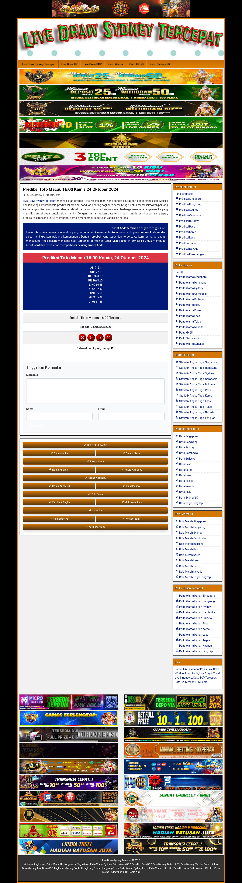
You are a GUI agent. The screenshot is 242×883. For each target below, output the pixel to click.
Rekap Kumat (97, 461)
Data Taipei (186, 480)
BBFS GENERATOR (97, 445)
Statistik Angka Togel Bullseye (197, 384)
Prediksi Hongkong (190, 204)
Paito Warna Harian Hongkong (197, 601)
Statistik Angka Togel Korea (195, 395)
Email (101, 408)
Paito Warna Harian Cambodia (197, 612)
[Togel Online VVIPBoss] (121, 76)
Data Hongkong (188, 441)
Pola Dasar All (133, 486)
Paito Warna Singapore (193, 276)
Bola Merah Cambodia (192, 538)
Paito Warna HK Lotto (160, 868)
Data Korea (185, 469)
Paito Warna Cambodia (193, 293)
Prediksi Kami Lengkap (192, 254)
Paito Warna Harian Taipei (194, 640)
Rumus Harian (133, 453)
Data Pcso (185, 464)
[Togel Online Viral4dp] (121, 173)
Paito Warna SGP (121, 864)
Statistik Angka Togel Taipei (195, 406)
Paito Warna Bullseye (191, 299)
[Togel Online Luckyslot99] (173, 718)
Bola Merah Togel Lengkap (195, 577)
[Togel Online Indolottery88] (173, 782)
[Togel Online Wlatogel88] (68, 798)
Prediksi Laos (187, 237)
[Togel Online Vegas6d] (68, 750)
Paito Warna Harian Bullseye (196, 618)
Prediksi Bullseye (189, 220)
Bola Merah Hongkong (192, 527)
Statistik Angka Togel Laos (195, 401)
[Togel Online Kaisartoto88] (68, 830)
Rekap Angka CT (61, 469)
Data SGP (146, 864)
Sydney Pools (72, 868)
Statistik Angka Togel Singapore (198, 362)
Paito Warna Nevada (191, 327)
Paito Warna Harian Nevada (195, 645)
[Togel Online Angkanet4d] (173, 798)
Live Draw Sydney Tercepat (38, 64)
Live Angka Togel (209, 673)
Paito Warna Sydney (191, 288)
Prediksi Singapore (190, 198)
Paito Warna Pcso (189, 304)
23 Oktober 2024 (35, 195)
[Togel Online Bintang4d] (68, 782)
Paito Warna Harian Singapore (197, 595)
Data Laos (185, 475)
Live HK (179, 272)
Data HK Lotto (181, 868)
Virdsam (28, 864)
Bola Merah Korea (189, 554)
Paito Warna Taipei (190, 321)
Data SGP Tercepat (204, 677)
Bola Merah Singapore (192, 521)
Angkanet (59, 868)
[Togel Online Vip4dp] (173, 734)
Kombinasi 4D (61, 518)
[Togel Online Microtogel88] (68, 702)
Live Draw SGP (93, 64)
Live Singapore (183, 677)
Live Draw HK (69, 64)
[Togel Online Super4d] (121, 108)
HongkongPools (110, 868)
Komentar (55, 195)
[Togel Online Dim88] (121, 92)
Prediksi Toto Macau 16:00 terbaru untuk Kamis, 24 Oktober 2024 (68, 228)
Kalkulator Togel (97, 526)
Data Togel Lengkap (191, 503)
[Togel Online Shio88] (173, 830)
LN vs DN (97, 510)
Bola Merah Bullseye (191, 543)
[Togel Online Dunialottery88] (173, 750)
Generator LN (60, 453)
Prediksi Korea (187, 232)
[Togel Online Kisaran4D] (121, 124)
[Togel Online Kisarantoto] (121, 141)
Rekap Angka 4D (61, 486)
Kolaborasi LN (133, 518)
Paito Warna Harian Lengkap (196, 651)
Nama (29, 408)
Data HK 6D (185, 491)
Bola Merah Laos (189, 560)
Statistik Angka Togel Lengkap (197, 417)
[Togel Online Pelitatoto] (121, 157)
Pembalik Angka (61, 502)
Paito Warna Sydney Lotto (134, 868)
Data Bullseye (187, 458)
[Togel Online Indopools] (173, 814)
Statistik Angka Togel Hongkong (198, 367)
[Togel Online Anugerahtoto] (173, 766)
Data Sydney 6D (188, 497)
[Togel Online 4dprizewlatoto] (68, 814)
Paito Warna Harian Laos (193, 634)
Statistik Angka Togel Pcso (195, 390)
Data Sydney (186, 447)
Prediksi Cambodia (190, 215)
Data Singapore (188, 436)
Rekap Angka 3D (133, 469)
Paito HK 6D (136, 64)
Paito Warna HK (55, 864)
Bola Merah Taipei (190, 566)
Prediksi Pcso (187, 226)
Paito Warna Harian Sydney (195, 606)
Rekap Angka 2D (97, 477)
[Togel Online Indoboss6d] (173, 702)
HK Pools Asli (132, 872)
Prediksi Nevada (188, 248)
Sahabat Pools (198, 669)
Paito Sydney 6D (160, 64)
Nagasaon (70, 864)
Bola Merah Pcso (189, 549)
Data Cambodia (188, 452)
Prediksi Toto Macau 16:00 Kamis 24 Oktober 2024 (71, 189)
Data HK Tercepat (185, 681)
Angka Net (39, 864)
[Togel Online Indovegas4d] (173, 847)
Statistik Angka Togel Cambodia (198, 378)
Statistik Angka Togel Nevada (196, 412)
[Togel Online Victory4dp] (68, 718)
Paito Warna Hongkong (192, 282)
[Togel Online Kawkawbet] (68, 734)
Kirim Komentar (37, 426)
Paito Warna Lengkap (192, 343)
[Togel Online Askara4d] (68, 766)
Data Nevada (187, 486)
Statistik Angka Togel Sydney (196, 373)
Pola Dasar (97, 494)
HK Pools (202, 681)
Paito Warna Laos (189, 315)
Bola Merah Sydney (190, 532)
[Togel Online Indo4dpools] (68, 847)
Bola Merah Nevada (190, 571)
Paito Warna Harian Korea (194, 628)
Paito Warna (115, 64)
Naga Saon (83, 864)
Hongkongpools (184, 193)
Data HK (136, 864)
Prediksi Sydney (188, 209)
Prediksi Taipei (187, 243)
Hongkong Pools (188, 673)
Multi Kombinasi (133, 502)
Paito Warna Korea (190, 310)
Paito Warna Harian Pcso (194, 623)
